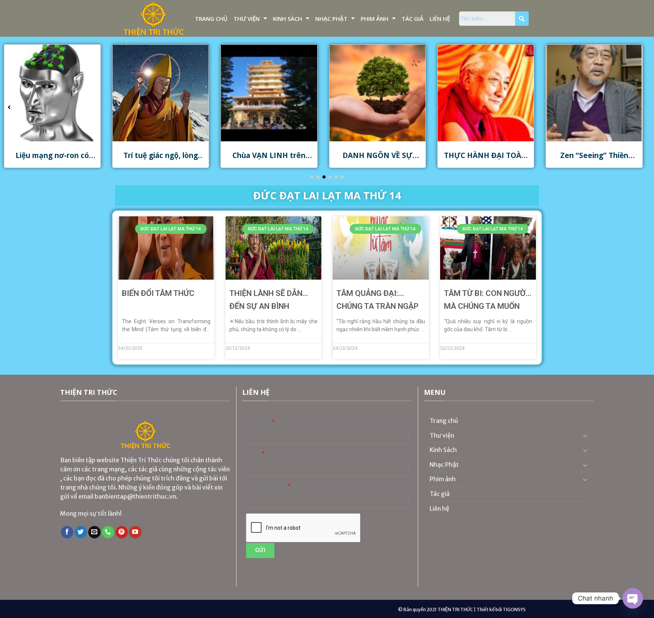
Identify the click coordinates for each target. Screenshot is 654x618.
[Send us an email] (94, 532)
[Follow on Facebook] (67, 532)
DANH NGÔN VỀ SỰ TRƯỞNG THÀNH (318, 160)
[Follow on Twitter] (81, 532)
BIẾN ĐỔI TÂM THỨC (158, 293)
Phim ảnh (374, 18)
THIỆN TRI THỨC (455, 609)
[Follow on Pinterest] (121, 532)
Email (253, 454)
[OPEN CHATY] (633, 598)
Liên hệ (440, 18)
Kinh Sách (287, 18)
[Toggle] (585, 435)
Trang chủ (211, 18)
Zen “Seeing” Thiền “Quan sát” (535, 160)
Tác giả (413, 18)
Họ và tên (258, 422)
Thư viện (247, 18)
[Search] (522, 18)
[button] (311, 176)
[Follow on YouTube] (135, 532)
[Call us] (108, 532)
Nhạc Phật (331, 18)
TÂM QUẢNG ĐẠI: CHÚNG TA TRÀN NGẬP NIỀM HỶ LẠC (377, 306)
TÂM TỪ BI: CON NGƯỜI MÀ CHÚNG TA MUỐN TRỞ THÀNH (486, 306)
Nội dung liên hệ (266, 486)
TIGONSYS (514, 609)
